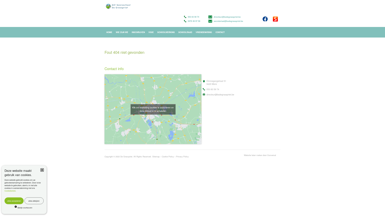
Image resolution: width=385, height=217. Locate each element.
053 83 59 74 (193, 16)
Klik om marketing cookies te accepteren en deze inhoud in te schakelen (153, 109)
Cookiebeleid (10, 190)
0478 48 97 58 (194, 21)
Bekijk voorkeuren (25, 207)
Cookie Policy (168, 156)
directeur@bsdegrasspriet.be (227, 16)
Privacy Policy (182, 156)
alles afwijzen (34, 201)
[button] (42, 169)
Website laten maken (253, 155)
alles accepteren (14, 201)
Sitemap (156, 156)
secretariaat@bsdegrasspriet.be (228, 21)
